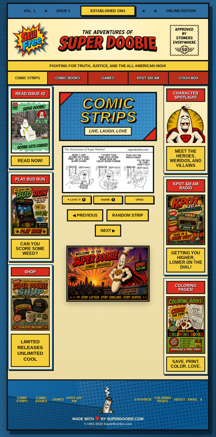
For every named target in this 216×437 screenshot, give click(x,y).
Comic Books (67, 78)
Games (108, 78)
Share (107, 199)
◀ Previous (85, 215)
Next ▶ (108, 230)
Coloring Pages (162, 399)
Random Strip (127, 215)
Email (193, 399)
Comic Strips (27, 78)
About (179, 399)
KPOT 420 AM (148, 78)
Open (139, 199)
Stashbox (143, 399)
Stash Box (188, 78)
